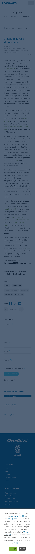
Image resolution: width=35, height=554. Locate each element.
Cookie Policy (18, 543)
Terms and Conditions (18, 516)
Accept (13, 548)
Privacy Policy (13, 518)
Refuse (22, 549)
